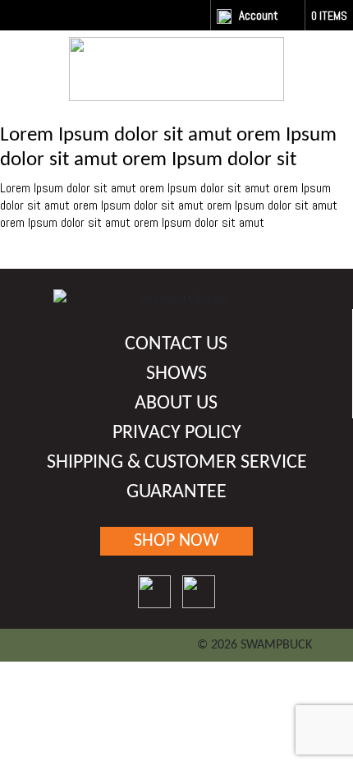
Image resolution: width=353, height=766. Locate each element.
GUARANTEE (176, 492)
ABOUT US (176, 403)
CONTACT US (176, 344)
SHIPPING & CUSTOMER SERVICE (177, 463)
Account (258, 15)
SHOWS (176, 374)
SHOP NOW (176, 541)
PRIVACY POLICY (176, 433)
